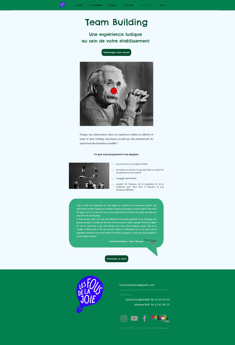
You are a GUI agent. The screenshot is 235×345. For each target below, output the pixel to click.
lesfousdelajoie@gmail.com (137, 284)
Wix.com (163, 328)
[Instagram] (124, 318)
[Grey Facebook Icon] (144, 318)
